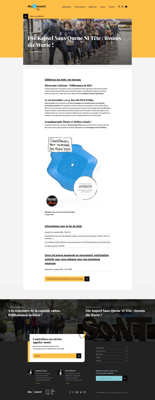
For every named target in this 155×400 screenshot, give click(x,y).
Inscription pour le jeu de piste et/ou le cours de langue (65, 279)
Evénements (66, 7)
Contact (112, 7)
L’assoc (102, 7)
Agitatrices (93, 7)
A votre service (79, 7)
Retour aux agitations (37, 16)
